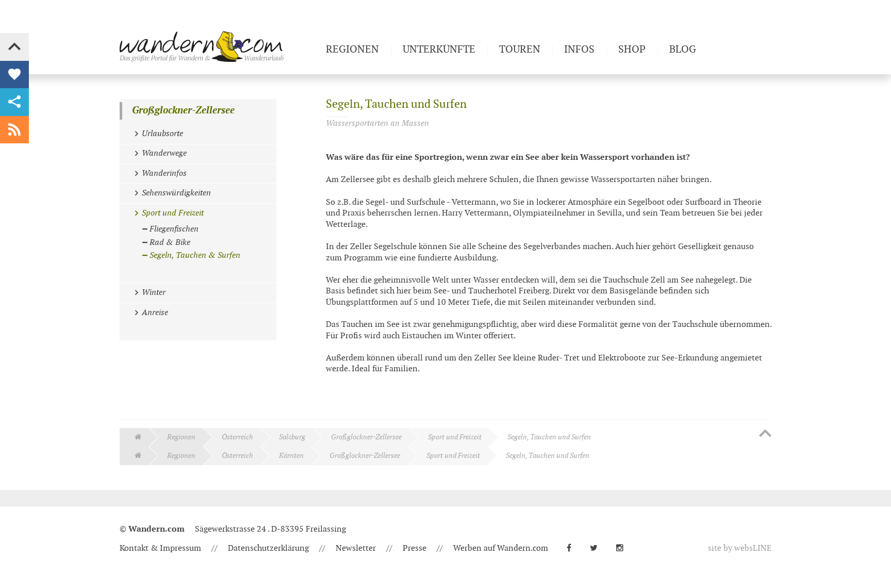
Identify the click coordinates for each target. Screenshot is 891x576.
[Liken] (14, 75)
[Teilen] (14, 102)
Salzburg (292, 437)
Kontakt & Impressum (160, 548)
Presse (414, 548)
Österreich (237, 437)
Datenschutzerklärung (268, 548)
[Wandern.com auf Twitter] (598, 548)
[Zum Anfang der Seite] (765, 434)
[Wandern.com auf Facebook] (573, 548)
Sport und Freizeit (455, 437)
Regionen (181, 437)
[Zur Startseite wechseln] (219, 46)
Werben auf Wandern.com (500, 548)
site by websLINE (739, 548)
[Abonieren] (14, 130)
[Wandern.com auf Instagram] (624, 548)
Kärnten (291, 455)
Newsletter (356, 548)
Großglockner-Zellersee (183, 111)
